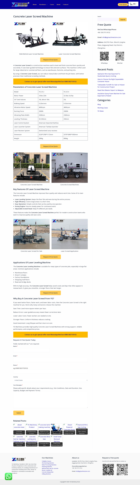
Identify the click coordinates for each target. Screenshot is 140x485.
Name (15, 346)
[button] (46, 4)
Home (35, 4)
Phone (15, 365)
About (58, 4)
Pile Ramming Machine (48, 463)
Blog (99, 104)
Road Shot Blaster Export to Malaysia (111, 90)
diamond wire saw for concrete (50, 468)
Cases (52, 4)
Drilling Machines (46, 474)
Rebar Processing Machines (49, 465)
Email (15, 356)
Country (15, 377)
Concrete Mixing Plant (47, 472)
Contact (65, 4)
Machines (42, 4)
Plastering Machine (47, 466)
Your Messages (18, 385)
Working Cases (103, 108)
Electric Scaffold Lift (47, 470)
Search (99, 16)
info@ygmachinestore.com (111, 37)
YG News (101, 111)
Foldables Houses (46, 461)
